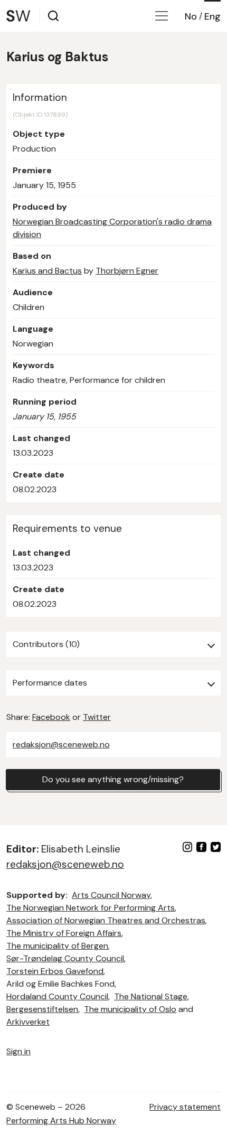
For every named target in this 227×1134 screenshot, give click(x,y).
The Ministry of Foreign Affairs (63, 933)
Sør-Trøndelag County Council (65, 958)
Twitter (97, 717)
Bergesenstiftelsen (42, 1009)
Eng (212, 16)
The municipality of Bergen (57, 945)
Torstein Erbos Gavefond (54, 971)
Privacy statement (185, 1106)
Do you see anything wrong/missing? (113, 779)
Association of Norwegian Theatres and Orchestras (105, 920)
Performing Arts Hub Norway (61, 1120)
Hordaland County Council (57, 996)
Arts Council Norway (111, 895)
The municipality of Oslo (130, 1009)
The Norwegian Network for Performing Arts (90, 907)
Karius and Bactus (47, 270)
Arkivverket (28, 1021)
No (191, 16)
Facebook (51, 717)
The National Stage (150, 996)
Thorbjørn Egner (127, 270)
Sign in (18, 1051)
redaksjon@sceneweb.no (61, 744)
